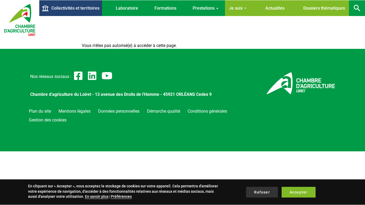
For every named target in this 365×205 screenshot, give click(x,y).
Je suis (236, 8)
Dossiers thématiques (324, 8)
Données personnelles (118, 111)
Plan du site (40, 111)
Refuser (262, 192)
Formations (165, 8)
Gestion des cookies (48, 120)
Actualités (275, 8)
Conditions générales (207, 111)
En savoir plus (96, 196)
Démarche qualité (163, 111)
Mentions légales (75, 111)
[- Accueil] (19, 20)
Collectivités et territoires (75, 8)
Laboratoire (127, 8)
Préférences (121, 196)
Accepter (299, 192)
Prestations (204, 8)
